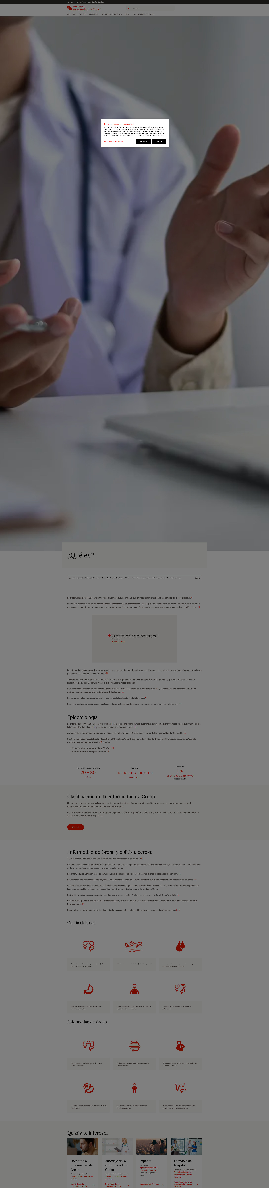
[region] (135, 133)
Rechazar (143, 141)
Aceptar (159, 141)
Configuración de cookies (113, 141)
